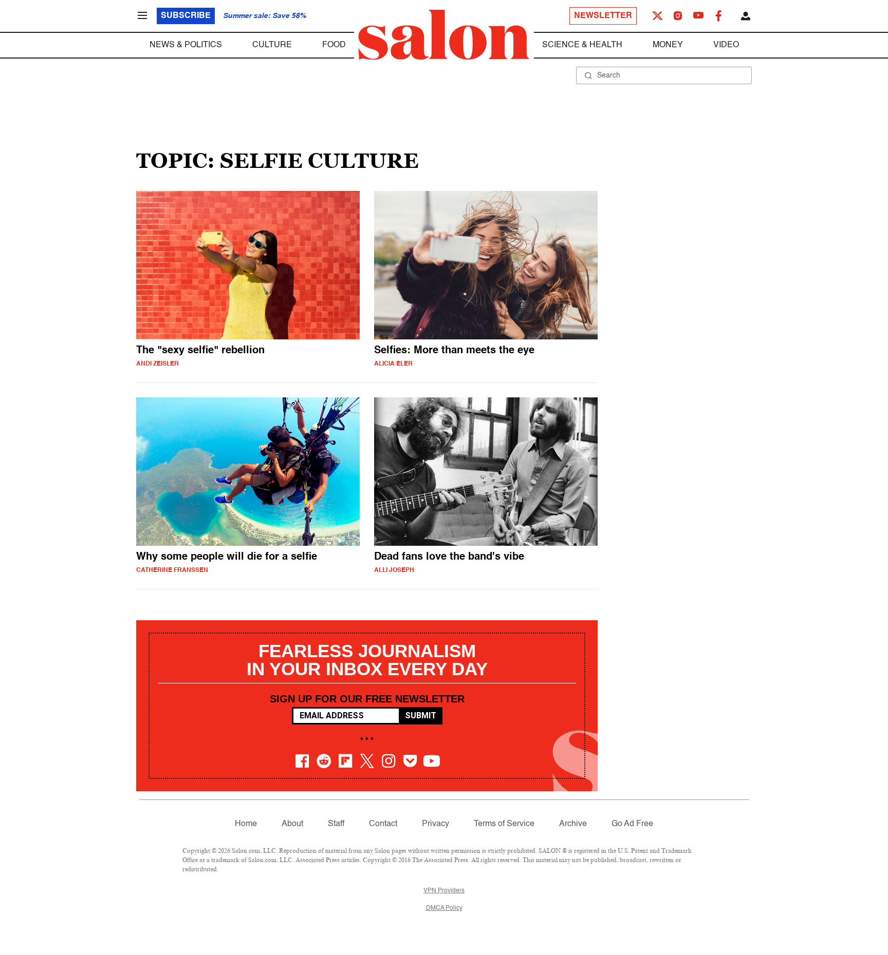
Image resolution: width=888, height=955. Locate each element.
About (292, 824)
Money (668, 45)
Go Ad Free (632, 824)
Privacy (435, 824)
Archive (573, 824)
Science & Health (582, 45)
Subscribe (186, 16)
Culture (272, 45)
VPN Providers (444, 891)
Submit (420, 715)
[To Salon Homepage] (444, 35)
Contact (383, 824)
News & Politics (186, 45)
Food (334, 45)
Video (726, 45)
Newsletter (603, 16)
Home (246, 824)
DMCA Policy (444, 908)
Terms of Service (504, 824)
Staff (336, 824)
